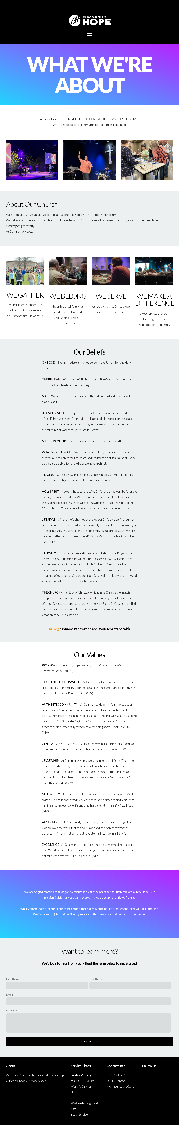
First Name (12, 978)
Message (11, 1010)
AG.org (54, 629)
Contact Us (89, 1041)
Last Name (96, 978)
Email (9, 994)
